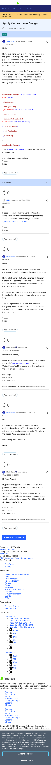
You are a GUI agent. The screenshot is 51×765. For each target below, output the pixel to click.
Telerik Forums (9, 9)
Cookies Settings (25, 760)
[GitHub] (10, 646)
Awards (8, 696)
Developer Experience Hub (17, 574)
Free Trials (9, 564)
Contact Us (10, 616)
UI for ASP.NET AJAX (24, 9)
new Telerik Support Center (37, 386)
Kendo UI (4, 553)
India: (20, 623)
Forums (8, 583)
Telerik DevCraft (7, 549)
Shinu (8, 200)
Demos (8, 576)
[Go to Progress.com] (7, 679)
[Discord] (10, 648)
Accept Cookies (25, 754)
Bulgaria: (21, 625)
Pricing (8, 566)
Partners (8, 591)
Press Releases (11, 698)
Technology (10, 694)
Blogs (7, 585)
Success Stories (12, 606)
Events (8, 596)
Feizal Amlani (10, 41)
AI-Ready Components (22, 558)
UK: (19, 621)
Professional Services (14, 589)
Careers (8, 703)
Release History (12, 581)
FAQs (7, 598)
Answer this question (14, 537)
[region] (25, 748)
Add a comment (10, 173)
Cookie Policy (25, 744)
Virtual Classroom (13, 594)
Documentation (12, 579)
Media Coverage (12, 700)
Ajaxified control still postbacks (15, 221)
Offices (8, 705)
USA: (19, 618)
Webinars (9, 587)
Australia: (21, 627)
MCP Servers (6, 558)
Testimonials (10, 608)
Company (9, 692)
